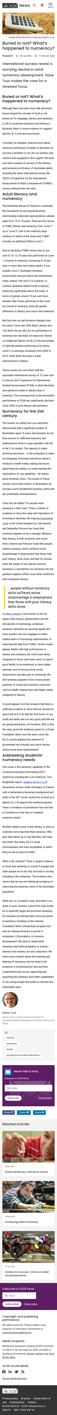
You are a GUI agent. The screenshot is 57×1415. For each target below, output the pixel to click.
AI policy (26, 1398)
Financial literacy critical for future (26, 1172)
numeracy (11, 1043)
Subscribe (13, 1098)
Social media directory (14, 1378)
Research (7, 55)
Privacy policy (45, 1098)
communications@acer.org (16, 1332)
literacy (10, 1037)
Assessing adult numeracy (21, 1222)
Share (7, 1112)
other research (13, 613)
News (24, 5)
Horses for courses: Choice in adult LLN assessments (27, 1273)
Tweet (22, 1112)
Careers (32, 1402)
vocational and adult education (23, 1055)
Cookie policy (17, 1402)
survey (9, 1049)
